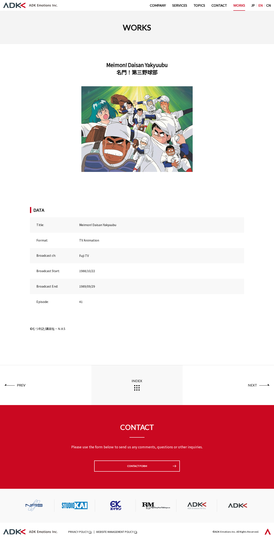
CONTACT (219, 5)
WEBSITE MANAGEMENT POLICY (115, 532)
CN (268, 5)
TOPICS (199, 5)
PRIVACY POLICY (78, 532)
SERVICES (179, 5)
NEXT (252, 385)
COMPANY (158, 5)
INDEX (137, 381)
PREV (21, 385)
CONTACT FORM (137, 466)
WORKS (239, 5)
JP (253, 5)
